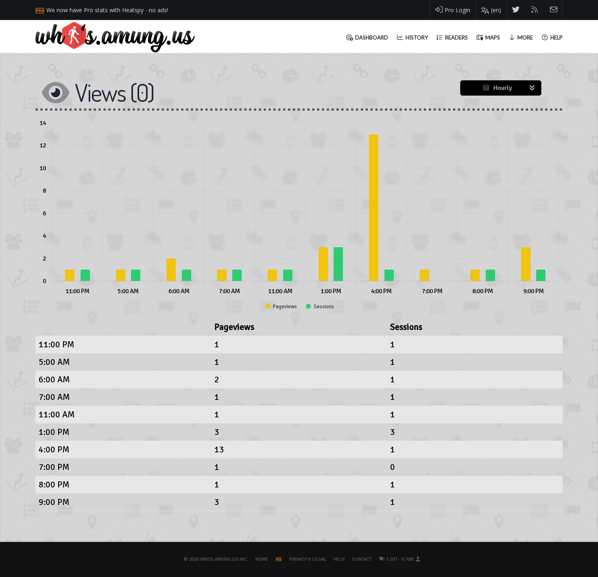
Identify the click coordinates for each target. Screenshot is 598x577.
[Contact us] (554, 10)
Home (261, 559)
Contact (362, 559)
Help (339, 559)
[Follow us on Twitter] (516, 10)
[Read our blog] (534, 10)
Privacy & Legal (307, 559)
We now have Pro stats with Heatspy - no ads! (107, 10)
